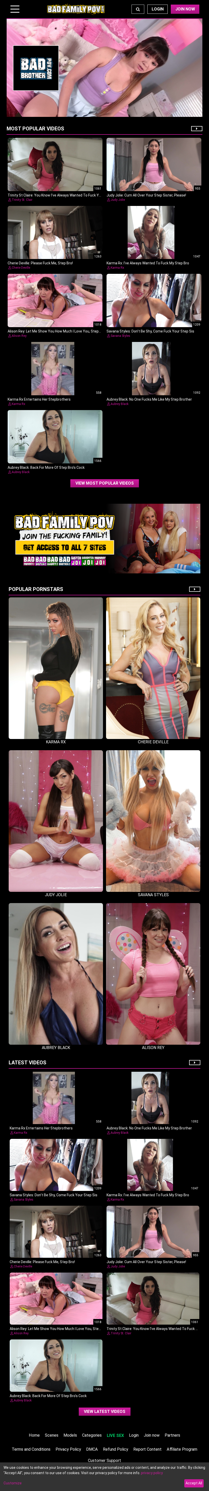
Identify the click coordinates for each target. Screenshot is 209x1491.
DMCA (92, 1449)
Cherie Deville (21, 267)
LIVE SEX (115, 1435)
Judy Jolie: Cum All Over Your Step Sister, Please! (146, 195)
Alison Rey (19, 336)
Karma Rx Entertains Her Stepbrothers (39, 399)
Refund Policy (115, 1449)
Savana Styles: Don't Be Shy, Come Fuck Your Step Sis (150, 331)
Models (70, 1435)
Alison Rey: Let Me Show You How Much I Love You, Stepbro (56, 331)
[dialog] (104, 1476)
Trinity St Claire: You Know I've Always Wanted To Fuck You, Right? (61, 195)
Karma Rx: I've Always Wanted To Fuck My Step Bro (148, 263)
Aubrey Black (119, 404)
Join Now (185, 9)
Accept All (194, 1483)
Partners (172, 1435)
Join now (152, 1435)
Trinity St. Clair (22, 200)
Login (158, 9)
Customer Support (104, 1460)
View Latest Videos (104, 1411)
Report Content (147, 1449)
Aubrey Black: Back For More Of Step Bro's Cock (46, 467)
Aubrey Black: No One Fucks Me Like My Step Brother (149, 399)
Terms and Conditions (31, 1449)
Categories (92, 1435)
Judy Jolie (118, 200)
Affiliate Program (182, 1449)
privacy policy (152, 1473)
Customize (13, 1483)
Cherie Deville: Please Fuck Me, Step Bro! (40, 263)
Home (34, 1435)
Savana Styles (120, 336)
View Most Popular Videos (104, 483)
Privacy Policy (68, 1449)
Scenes (51, 1435)
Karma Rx (117, 267)
